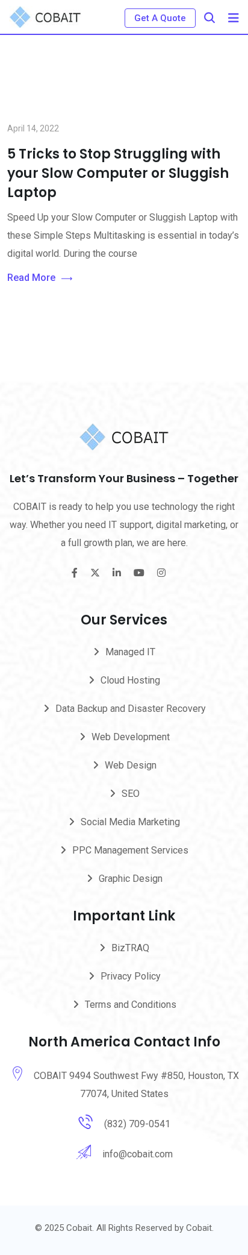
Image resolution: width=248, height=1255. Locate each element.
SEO (131, 793)
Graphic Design (131, 878)
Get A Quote (160, 18)
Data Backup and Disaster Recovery (130, 708)
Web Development (130, 737)
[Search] (209, 18)
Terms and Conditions (130, 1004)
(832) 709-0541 (137, 1124)
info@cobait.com (137, 1154)
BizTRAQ (130, 948)
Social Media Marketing (130, 822)
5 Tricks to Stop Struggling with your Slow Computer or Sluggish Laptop (118, 173)
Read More (31, 277)
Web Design (131, 765)
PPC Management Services (130, 850)
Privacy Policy (131, 976)
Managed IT (130, 652)
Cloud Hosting (130, 680)
